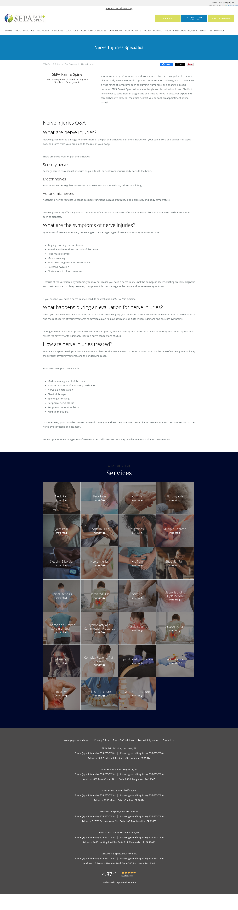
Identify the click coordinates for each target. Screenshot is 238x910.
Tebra (133, 882)
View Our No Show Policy (119, 8)
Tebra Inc (85, 740)
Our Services (71, 64)
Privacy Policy (101, 740)
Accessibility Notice (148, 740)
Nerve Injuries (87, 64)
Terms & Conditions (123, 740)
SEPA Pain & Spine (51, 64)
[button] (194, 18)
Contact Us (168, 740)
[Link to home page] (19, 18)
